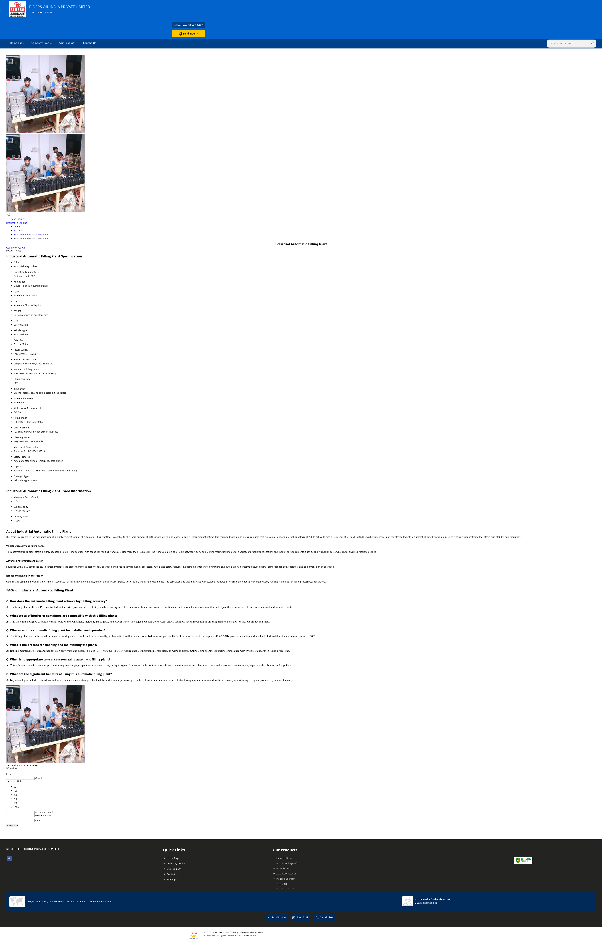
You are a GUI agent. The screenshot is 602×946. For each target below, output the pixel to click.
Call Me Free (327, 917)
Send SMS (302, 917)
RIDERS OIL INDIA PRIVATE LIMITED (59, 9)
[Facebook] (9, 860)
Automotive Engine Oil (287, 863)
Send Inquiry (190, 33)
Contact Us (89, 42)
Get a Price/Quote (15, 247)
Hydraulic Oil (282, 868)
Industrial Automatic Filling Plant (31, 234)
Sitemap (171, 879)
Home (17, 226)
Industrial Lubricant (285, 878)
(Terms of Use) (256, 932)
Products (18, 230)
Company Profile (41, 42)
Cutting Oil (281, 883)
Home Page (17, 42)
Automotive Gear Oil (286, 873)
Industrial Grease (284, 858)
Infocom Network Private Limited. (241, 935)
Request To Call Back (17, 222)
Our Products (67, 42)
